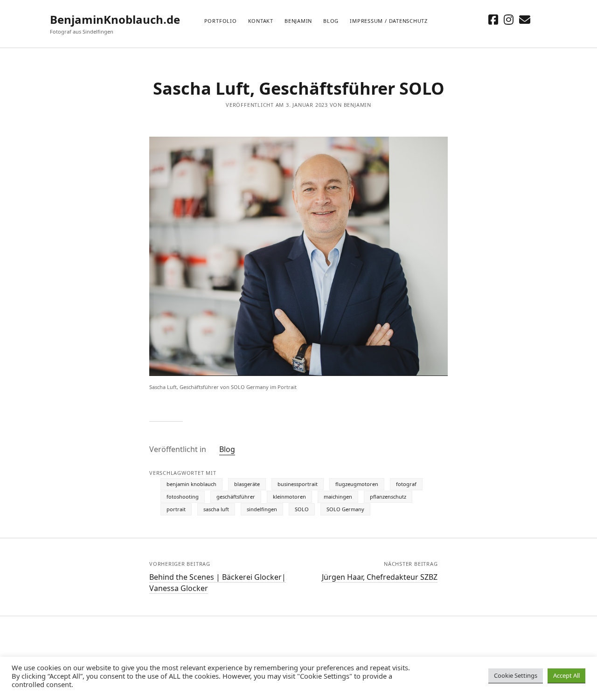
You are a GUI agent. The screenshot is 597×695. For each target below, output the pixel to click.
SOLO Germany (345, 509)
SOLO (302, 509)
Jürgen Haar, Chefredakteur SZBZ (379, 577)
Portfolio (220, 20)
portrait (176, 509)
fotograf (406, 483)
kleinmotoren (289, 496)
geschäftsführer (235, 496)
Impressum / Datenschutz (389, 20)
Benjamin (298, 20)
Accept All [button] (566, 675)
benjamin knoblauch (191, 483)
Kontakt (260, 20)
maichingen (338, 496)
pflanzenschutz (388, 496)
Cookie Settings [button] (515, 675)
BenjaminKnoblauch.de (115, 19)
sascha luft (216, 509)
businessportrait (298, 483)
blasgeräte (247, 483)
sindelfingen (262, 509)
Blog (331, 20)
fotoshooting (183, 496)
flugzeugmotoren (356, 483)
